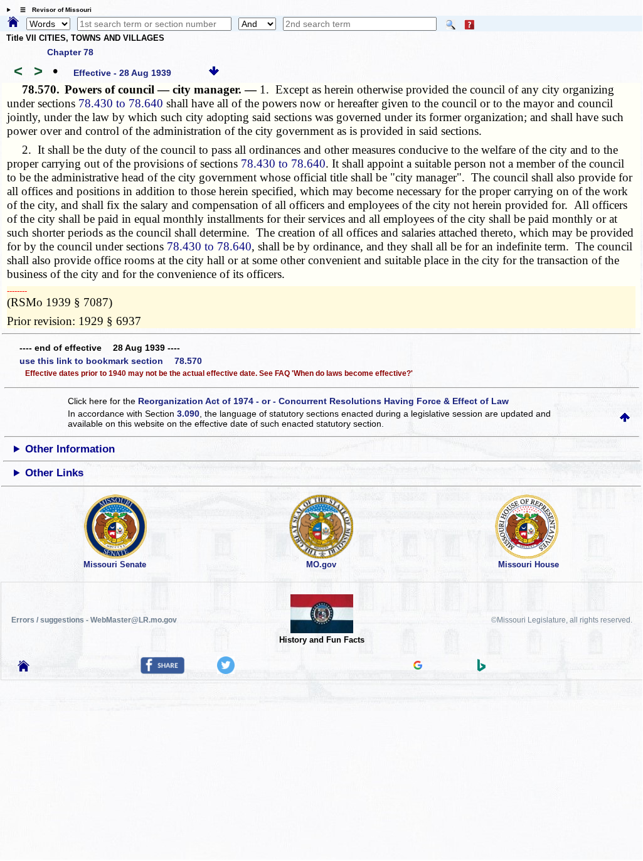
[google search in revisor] (417, 666)
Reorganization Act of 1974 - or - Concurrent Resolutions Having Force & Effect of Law (323, 401)
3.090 (188, 414)
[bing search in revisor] (481, 668)
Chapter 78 (70, 52)
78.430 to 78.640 (120, 103)
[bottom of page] (214, 73)
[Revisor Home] (24, 668)
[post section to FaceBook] (162, 671)
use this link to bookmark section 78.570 (110, 361)
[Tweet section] (226, 671)
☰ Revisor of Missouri (53, 9)
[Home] (13, 22)
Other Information (70, 449)
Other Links (54, 473)
